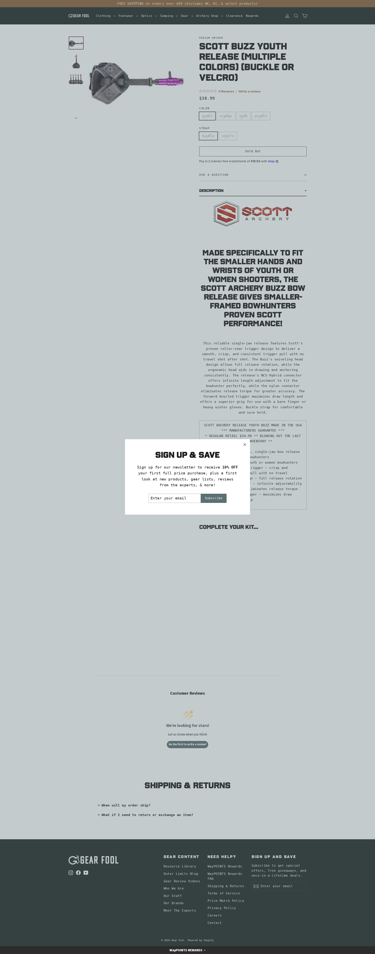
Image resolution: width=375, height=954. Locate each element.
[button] (187, 950)
